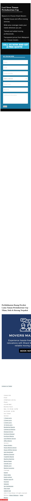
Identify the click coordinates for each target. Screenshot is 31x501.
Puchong (6, 481)
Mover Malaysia (13, 495)
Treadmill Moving (9, 457)
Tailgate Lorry (7, 466)
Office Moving (8, 441)
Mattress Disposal (9, 454)
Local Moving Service (10, 438)
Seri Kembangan (8, 486)
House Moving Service (10, 447)
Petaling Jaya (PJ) (8, 479)
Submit (5, 106)
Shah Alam (7, 488)
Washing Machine (9, 459)
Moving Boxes (8, 461)
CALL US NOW (4, 500)
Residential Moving (9, 427)
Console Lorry (8, 463)
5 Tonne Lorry (8, 422)
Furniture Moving (9, 436)
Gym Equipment (8, 452)
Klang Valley (7, 475)
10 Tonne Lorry (8, 425)
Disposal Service (8, 432)
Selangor (6, 484)
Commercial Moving (9, 429)
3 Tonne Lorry (8, 420)
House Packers (8, 445)
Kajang (6, 472)
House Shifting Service (10, 450)
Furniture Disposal (9, 434)
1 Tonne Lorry (8, 418)
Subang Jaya (7, 491)
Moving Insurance (9, 468)
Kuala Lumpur (8, 477)
